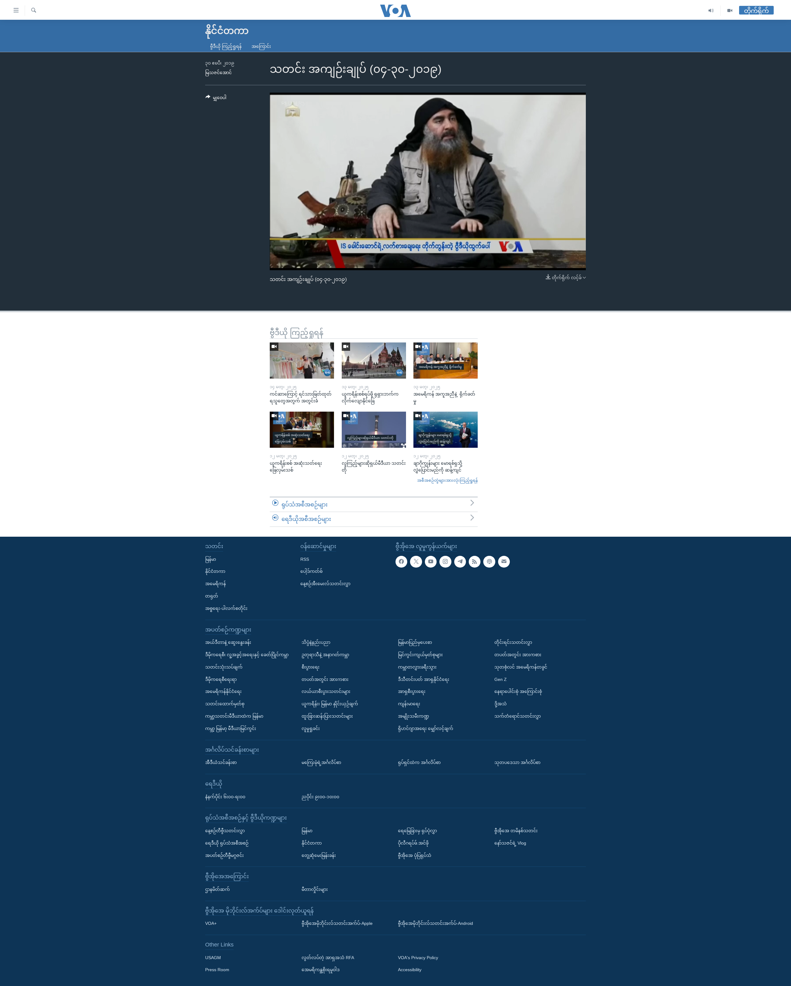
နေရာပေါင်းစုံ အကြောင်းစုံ (518, 691)
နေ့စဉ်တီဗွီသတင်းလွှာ (225, 830)
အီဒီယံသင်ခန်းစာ (221, 762)
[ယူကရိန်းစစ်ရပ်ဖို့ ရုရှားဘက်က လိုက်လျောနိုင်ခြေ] (374, 360)
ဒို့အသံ (500, 703)
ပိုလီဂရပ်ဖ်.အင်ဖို (413, 842)
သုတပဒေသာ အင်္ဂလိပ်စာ (517, 762)
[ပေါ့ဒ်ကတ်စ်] (489, 561)
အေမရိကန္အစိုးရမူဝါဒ (321, 969)
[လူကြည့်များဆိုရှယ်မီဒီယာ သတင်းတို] (374, 430)
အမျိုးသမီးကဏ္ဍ (413, 716)
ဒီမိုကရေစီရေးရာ (221, 679)
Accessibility (409, 969)
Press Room (217, 969)
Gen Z (500, 679)
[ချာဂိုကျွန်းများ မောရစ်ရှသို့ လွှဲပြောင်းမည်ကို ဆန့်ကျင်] (445, 430)
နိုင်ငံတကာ (215, 571)
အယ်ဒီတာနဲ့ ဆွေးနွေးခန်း (228, 642)
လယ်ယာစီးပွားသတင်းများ (326, 691)
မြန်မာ (210, 558)
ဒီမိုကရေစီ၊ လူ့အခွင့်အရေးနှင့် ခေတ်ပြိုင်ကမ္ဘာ (247, 654)
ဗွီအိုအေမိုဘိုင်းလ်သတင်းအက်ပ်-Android (435, 923)
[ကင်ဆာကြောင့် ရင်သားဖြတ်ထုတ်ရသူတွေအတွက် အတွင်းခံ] (302, 360)
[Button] (215, 99)
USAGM (213, 957)
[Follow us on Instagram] (445, 561)
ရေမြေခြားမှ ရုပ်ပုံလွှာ (417, 830)
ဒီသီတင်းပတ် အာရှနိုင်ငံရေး (423, 679)
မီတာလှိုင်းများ (315, 889)
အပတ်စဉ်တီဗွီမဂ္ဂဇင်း (224, 855)
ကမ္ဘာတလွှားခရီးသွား (417, 666)
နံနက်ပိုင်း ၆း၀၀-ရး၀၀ (225, 796)
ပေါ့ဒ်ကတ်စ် (311, 571)
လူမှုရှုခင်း (311, 728)
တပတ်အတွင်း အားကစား (325, 679)
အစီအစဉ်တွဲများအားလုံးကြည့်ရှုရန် (447, 480)
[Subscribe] (504, 561)
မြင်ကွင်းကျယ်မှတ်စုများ (420, 654)
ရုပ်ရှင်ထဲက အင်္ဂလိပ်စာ (419, 762)
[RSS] (474, 561)
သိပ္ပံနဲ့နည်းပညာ (316, 642)
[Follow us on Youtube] (431, 561)
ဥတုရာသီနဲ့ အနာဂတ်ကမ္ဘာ (325, 654)
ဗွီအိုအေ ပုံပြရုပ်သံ (414, 855)
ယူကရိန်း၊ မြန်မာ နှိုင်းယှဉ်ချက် (330, 703)
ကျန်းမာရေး (409, 703)
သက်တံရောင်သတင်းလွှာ (517, 716)
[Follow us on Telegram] (460, 561)
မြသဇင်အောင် (218, 72)
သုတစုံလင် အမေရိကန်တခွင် (520, 666)
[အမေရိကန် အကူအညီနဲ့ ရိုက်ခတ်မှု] (445, 360)
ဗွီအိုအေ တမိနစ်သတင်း (516, 830)
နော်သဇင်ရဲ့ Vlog (510, 842)
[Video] (730, 11)
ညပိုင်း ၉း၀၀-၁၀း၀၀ (320, 796)
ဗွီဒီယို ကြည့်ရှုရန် (226, 46)
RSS (304, 558)
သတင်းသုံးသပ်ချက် (224, 666)
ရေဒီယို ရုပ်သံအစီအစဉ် (226, 842)
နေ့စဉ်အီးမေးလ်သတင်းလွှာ (325, 583)
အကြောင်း (261, 46)
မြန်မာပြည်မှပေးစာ (415, 642)
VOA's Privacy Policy (418, 957)
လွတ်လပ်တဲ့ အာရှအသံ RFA (328, 957)
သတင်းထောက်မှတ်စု (224, 703)
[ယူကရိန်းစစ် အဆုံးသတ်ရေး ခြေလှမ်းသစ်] (302, 430)
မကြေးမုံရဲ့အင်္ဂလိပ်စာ (321, 762)
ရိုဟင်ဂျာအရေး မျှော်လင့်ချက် (425, 728)
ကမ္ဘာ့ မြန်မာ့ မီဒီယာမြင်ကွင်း (230, 728)
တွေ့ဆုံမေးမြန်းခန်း (319, 855)
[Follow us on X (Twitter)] (416, 561)
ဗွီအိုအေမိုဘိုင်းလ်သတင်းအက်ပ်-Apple (337, 923)
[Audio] (711, 11)
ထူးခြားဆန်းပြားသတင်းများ (327, 716)
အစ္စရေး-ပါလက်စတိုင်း (226, 608)
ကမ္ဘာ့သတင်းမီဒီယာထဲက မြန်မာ (234, 716)
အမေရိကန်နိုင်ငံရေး (223, 691)
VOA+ (211, 923)
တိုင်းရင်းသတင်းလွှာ (513, 642)
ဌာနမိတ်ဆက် (217, 889)
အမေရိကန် (215, 583)
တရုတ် (211, 596)
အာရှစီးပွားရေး (411, 691)
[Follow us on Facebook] (401, 561)
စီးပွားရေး (310, 666)
